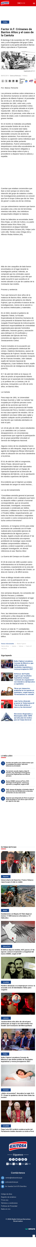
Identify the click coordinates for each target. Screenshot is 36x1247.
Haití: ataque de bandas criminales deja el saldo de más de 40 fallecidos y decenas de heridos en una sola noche (20, 791)
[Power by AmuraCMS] (30, 1229)
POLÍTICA (4, 648)
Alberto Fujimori (21, 643)
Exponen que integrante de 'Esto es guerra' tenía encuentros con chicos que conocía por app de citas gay (20, 799)
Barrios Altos (5, 646)
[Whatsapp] (2, 81)
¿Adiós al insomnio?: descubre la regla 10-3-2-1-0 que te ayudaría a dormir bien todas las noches (18, 1095)
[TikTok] (25, 1159)
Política (5, 22)
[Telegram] (16, 81)
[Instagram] (19, 1159)
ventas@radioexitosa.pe (13, 1178)
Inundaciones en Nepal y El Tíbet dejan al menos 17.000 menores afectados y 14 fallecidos (16, 916)
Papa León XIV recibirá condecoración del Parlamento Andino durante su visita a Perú (17, 1130)
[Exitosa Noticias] (5, 3)
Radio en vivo (5, 1209)
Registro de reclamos (8, 1197)
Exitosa (21, 646)
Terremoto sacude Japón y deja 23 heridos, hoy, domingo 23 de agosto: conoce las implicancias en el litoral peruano (18, 773)
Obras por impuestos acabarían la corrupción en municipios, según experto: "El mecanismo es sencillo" (24, 691)
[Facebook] (10, 81)
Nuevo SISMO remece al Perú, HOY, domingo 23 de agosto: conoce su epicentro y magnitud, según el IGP (17, 782)
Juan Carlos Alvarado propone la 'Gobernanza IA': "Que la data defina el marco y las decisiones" (24, 704)
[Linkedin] (13, 81)
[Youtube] (16, 1159)
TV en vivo (4, 1200)
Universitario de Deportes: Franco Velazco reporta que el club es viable (17, 881)
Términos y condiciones (9, 1203)
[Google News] (22, 1159)
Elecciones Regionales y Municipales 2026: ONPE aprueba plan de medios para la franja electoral (23, 717)
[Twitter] (6, 81)
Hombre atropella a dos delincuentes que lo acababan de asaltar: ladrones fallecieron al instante (19, 764)
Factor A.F (29, 646)
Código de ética (6, 1194)
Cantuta (14, 646)
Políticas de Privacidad (9, 1206)
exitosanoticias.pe (11, 1182)
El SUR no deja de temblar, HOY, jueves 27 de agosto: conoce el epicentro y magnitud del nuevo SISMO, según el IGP (17, 952)
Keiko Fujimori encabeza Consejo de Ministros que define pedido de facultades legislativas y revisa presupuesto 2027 (23, 665)
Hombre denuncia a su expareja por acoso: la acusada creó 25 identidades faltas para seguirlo (18, 988)
